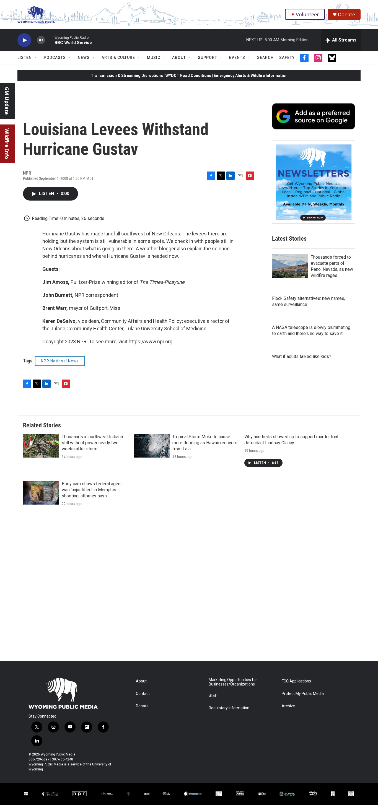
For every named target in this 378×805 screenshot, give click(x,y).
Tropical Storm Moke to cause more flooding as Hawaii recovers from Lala (204, 442)
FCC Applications (296, 681)
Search (265, 57)
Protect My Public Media (303, 694)
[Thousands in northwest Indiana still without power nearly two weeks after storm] (41, 446)
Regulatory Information (229, 708)
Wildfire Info (7, 143)
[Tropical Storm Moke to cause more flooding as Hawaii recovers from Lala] (152, 446)
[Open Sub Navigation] (36, 57)
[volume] (41, 40)
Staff (213, 696)
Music (153, 57)
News (84, 57)
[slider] (50, 40)
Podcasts (55, 57)
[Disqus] (189, 586)
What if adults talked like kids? (301, 356)
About (179, 57)
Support (207, 57)
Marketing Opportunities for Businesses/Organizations (233, 682)
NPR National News (60, 361)
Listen (24, 57)
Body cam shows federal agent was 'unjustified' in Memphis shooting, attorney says (92, 489)
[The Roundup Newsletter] (313, 182)
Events (237, 57)
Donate (346, 14)
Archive (288, 706)
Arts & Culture (118, 57)
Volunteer (307, 14)
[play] (24, 40)
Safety (287, 57)
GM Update (7, 101)
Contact (143, 694)
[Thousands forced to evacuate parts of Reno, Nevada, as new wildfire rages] (290, 266)
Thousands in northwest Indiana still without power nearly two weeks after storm (92, 442)
